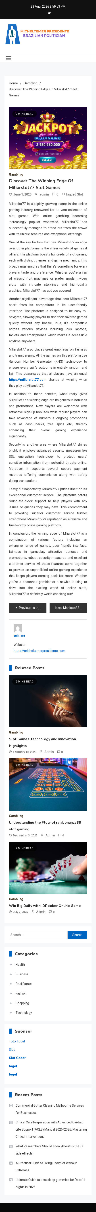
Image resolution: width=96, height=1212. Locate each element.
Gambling (16, 174)
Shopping (22, 1003)
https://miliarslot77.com (27, 380)
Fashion (21, 993)
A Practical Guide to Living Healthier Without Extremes (46, 1166)
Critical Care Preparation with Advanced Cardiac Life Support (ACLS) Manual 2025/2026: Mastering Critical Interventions (51, 1129)
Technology (24, 1012)
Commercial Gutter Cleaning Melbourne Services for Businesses (50, 1109)
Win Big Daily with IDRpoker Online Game (45, 905)
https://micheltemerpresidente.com (39, 651)
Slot (80, 194)
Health (20, 964)
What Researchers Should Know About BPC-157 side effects (49, 1149)
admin (44, 194)
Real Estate (24, 984)
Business (22, 974)
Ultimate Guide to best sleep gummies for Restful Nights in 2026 (50, 1183)
